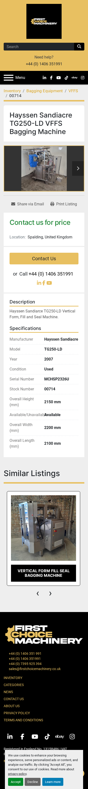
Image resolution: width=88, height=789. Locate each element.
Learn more (53, 782)
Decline (32, 782)
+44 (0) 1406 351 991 (25, 653)
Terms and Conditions (23, 720)
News (8, 692)
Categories (14, 685)
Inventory (13, 678)
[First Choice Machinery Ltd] (44, 634)
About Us (12, 706)
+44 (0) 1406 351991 (44, 64)
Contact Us (44, 258)
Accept (16, 782)
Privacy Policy (17, 713)
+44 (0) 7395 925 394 (25, 664)
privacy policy (17, 774)
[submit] (79, 46)
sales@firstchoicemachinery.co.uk (34, 669)
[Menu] (8, 78)
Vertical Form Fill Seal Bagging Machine (44, 573)
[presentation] (37, 593)
